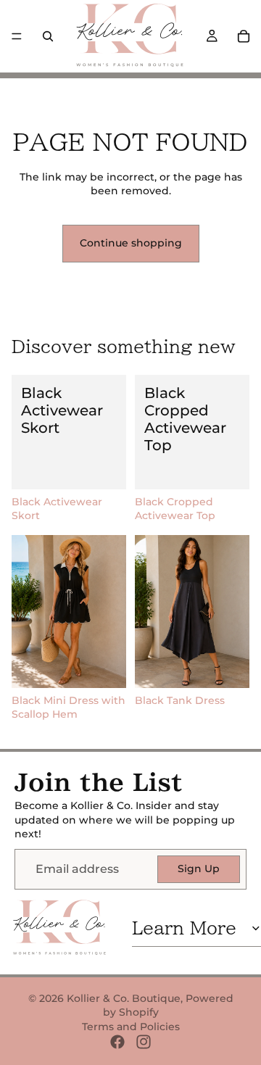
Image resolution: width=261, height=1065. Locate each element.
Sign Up (199, 868)
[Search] (48, 36)
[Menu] (16, 36)
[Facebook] (117, 1042)
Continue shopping (131, 242)
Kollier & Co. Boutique (124, 998)
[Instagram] (143, 1042)
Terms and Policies (131, 1026)
